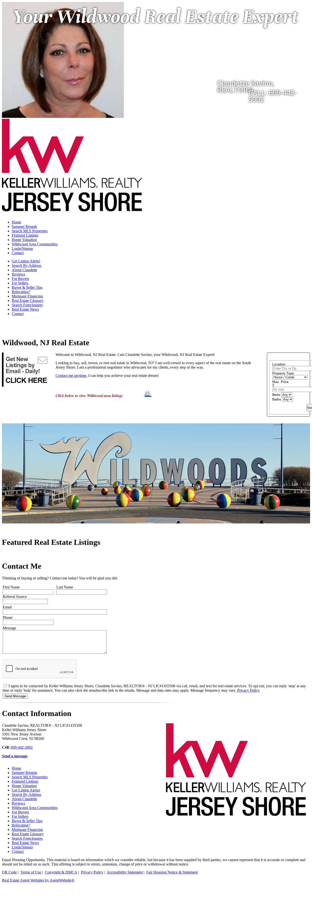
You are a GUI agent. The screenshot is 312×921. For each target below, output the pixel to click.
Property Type (283, 373)
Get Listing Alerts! (26, 261)
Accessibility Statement (125, 872)
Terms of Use (30, 872)
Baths (277, 399)
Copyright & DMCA (61, 872)
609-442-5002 (22, 747)
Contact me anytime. (71, 375)
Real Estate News (25, 309)
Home (16, 222)
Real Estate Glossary (28, 300)
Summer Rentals (24, 226)
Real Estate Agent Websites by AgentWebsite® (38, 880)
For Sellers (20, 283)
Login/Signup (22, 248)
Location (278, 364)
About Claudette (24, 270)
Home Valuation (24, 240)
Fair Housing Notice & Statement (172, 872)
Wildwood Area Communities (35, 244)
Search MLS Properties (30, 231)
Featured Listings (25, 235)
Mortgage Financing (27, 296)
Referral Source (15, 597)
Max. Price (280, 382)
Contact (18, 253)
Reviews (18, 274)
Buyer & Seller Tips (27, 287)
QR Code (9, 872)
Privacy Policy (248, 690)
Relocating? (21, 292)
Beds (276, 395)
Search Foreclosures (27, 305)
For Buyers (20, 279)
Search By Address (26, 265)
